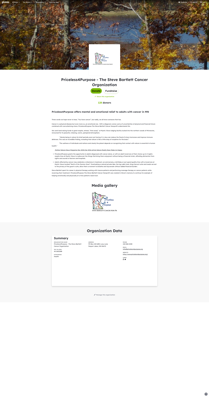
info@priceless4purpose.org (133, 249)
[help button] (206, 394)
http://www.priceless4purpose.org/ (135, 254)
